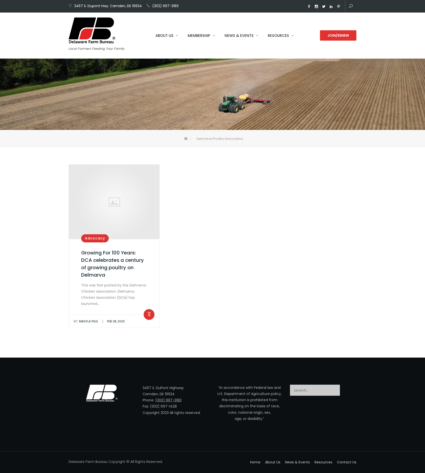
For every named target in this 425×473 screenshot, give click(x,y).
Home (255, 462)
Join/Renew (338, 35)
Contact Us (346, 462)
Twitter (324, 7)
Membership (199, 35)
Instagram (316, 7)
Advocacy (95, 238)
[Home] (186, 138)
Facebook (309, 7)
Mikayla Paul (86, 321)
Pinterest (338, 7)
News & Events (239, 35)
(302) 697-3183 (165, 5)
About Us (164, 35)
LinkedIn (331, 7)
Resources (278, 35)
